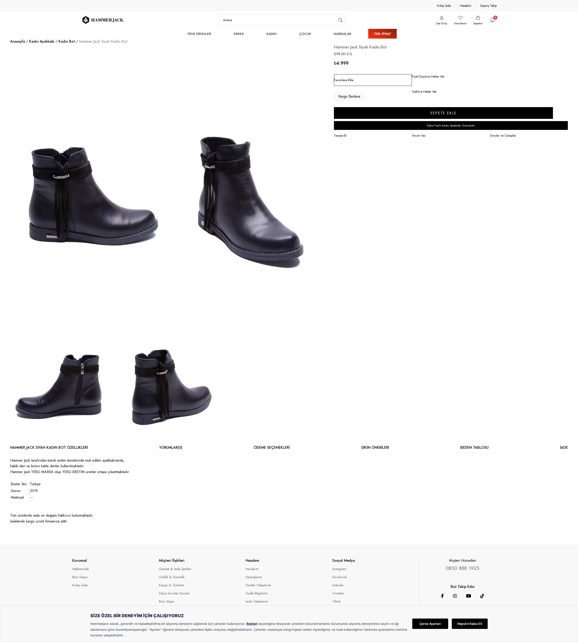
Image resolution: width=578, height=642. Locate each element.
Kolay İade (444, 5)
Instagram (339, 569)
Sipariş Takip (488, 5)
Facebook (339, 577)
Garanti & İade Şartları (175, 569)
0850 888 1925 (462, 568)
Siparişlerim (254, 577)
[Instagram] (455, 596)
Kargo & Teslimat (171, 585)
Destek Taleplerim (258, 585)
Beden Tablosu (474, 447)
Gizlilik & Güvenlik (171, 577)
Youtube (338, 593)
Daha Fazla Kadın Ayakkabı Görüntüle (451, 125)
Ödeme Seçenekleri (272, 447)
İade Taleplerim (257, 601)
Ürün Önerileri (375, 447)
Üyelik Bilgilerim (257, 593)
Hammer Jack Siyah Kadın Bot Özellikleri (49, 447)
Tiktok (336, 601)
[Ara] (340, 20)
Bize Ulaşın (80, 577)
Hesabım (465, 5)
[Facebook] (442, 596)
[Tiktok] (482, 596)
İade (564, 447)
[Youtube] (468, 596)
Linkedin (337, 585)
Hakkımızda (80, 569)
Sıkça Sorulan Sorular (174, 593)
